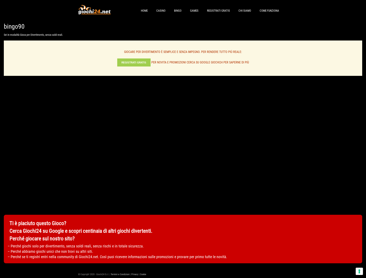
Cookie (143, 274)
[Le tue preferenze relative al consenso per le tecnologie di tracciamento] (359, 271)
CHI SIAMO (244, 10)
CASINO (160, 10)
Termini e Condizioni (120, 274)
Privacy (134, 274)
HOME (144, 10)
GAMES (194, 10)
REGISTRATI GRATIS (218, 10)
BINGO (177, 10)
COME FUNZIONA (269, 10)
